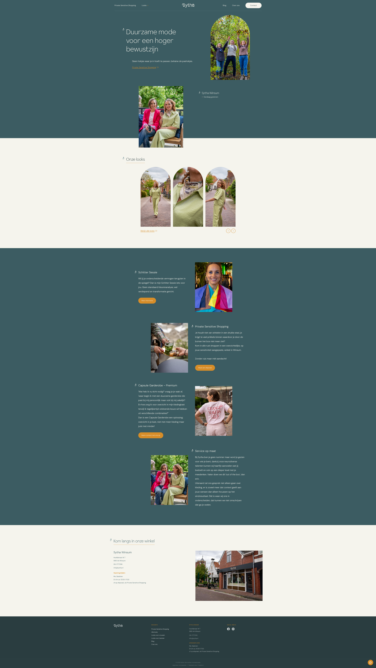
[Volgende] (233, 231)
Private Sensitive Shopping (125, 5)
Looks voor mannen (157, 638)
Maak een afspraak (205, 368)
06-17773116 (118, 564)
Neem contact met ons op (150, 435)
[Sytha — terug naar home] (118, 625)
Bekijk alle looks (148, 231)
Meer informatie (147, 301)
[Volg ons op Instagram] (233, 629)
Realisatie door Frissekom (196, 665)
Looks (144, 5)
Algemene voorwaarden (179, 665)
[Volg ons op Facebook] (228, 629)
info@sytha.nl (118, 568)
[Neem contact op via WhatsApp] (370, 662)
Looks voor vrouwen (158, 635)
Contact (253, 5)
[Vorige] (228, 231)
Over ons (236, 5)
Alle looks (154, 632)
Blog (224, 5)
